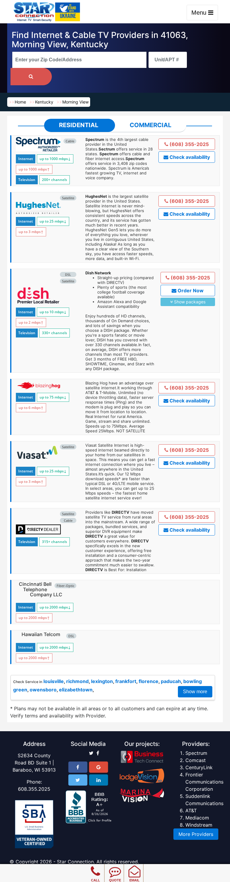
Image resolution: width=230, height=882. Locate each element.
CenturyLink (199, 767)
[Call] (95, 867)
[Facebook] (77, 767)
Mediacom (197, 818)
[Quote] (115, 867)
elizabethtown (76, 690)
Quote (115, 880)
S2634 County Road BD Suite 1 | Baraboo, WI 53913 (34, 762)
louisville (53, 681)
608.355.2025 (34, 789)
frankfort (125, 681)
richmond (77, 681)
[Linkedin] (98, 780)
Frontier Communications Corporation (204, 782)
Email (134, 880)
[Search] (31, 76)
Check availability (189, 157)
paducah (171, 681)
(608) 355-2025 (188, 144)
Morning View (75, 101)
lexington (102, 681)
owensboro (43, 690)
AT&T (191, 810)
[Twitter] (77, 780)
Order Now (190, 291)
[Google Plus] (98, 767)
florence (148, 681)
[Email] (134, 867)
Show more (195, 691)
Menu (199, 12)
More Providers (195, 834)
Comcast (195, 760)
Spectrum (196, 753)
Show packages (189, 301)
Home (20, 101)
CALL (95, 880)
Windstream (198, 825)
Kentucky (44, 101)
